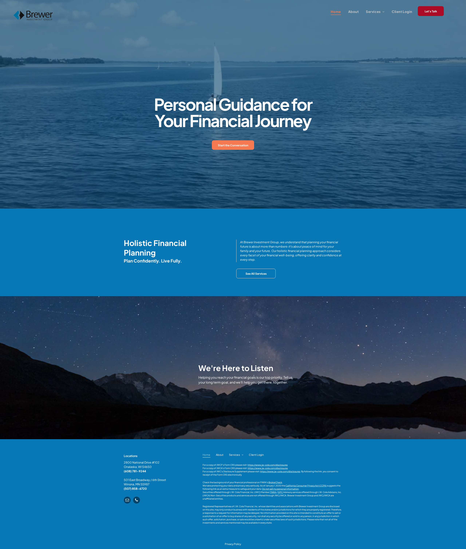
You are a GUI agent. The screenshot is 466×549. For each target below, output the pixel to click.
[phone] (136, 500)
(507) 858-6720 (135, 488)
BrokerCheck (275, 482)
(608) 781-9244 (135, 471)
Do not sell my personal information (280, 489)
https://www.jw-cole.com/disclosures (268, 465)
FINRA (273, 492)
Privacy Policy (233, 544)
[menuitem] (335, 11)
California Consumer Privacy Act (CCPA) (306, 485)
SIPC (280, 492)
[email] (127, 500)
